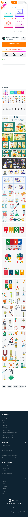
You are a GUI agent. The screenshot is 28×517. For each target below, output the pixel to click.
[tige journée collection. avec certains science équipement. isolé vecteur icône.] (19, 367)
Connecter (21, 2)
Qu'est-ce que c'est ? (16, 59)
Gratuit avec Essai (14, 44)
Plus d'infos (5, 63)
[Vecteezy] (2, 2)
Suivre (23, 39)
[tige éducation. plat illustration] (13, 201)
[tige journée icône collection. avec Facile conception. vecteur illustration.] (19, 381)
